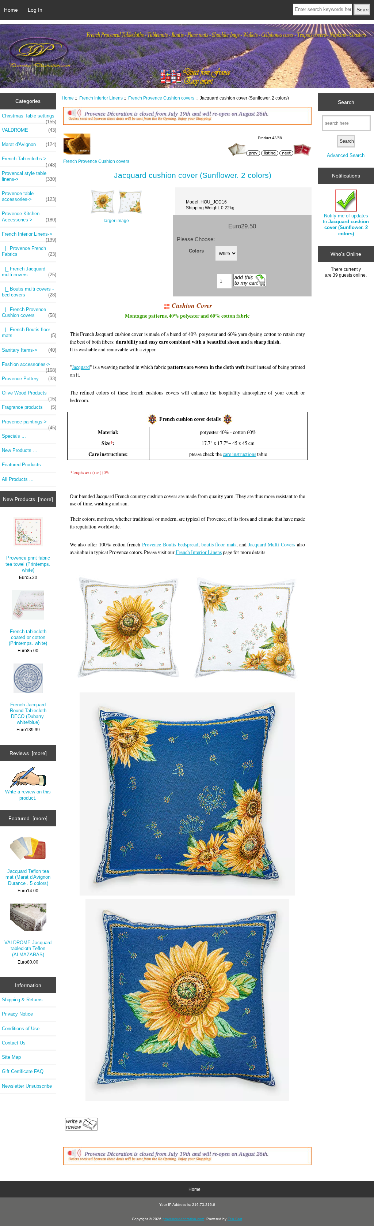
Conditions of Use (20, 1028)
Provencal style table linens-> (29, 176)
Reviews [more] (28, 753)
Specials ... (14, 436)
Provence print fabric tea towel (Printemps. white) (27, 563)
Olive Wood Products (29, 395)
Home (11, 10)
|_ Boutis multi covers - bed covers (29, 292)
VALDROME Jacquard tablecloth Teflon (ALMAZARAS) (27, 948)
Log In (35, 10)
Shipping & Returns (22, 999)
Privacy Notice (17, 1014)
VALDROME (29, 130)
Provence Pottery (29, 378)
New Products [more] (28, 499)
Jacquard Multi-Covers (271, 544)
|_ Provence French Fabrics (29, 251)
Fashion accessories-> (29, 366)
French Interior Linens (101, 98)
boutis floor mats (219, 544)
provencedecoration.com (183, 1219)
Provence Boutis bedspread (170, 544)
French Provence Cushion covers (161, 98)
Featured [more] (27, 818)
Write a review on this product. (28, 794)
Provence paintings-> (29, 424)
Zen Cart (235, 1219)
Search (346, 102)
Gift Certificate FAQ (22, 1071)
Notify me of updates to (346, 224)
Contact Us (14, 1043)
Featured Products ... (24, 464)
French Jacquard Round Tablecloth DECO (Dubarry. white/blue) (28, 713)
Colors (196, 251)
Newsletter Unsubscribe (27, 1086)
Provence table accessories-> (29, 196)
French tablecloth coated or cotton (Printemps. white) (28, 637)
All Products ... (18, 479)
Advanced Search (346, 155)
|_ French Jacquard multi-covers (29, 271)
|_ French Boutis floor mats (29, 332)
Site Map (11, 1057)
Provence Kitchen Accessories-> (29, 216)
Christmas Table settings (29, 118)
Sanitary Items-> (29, 350)
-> (29, 236)
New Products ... (19, 450)
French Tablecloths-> (29, 160)
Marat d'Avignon (29, 144)
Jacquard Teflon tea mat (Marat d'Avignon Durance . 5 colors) (27, 877)
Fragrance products (29, 407)
